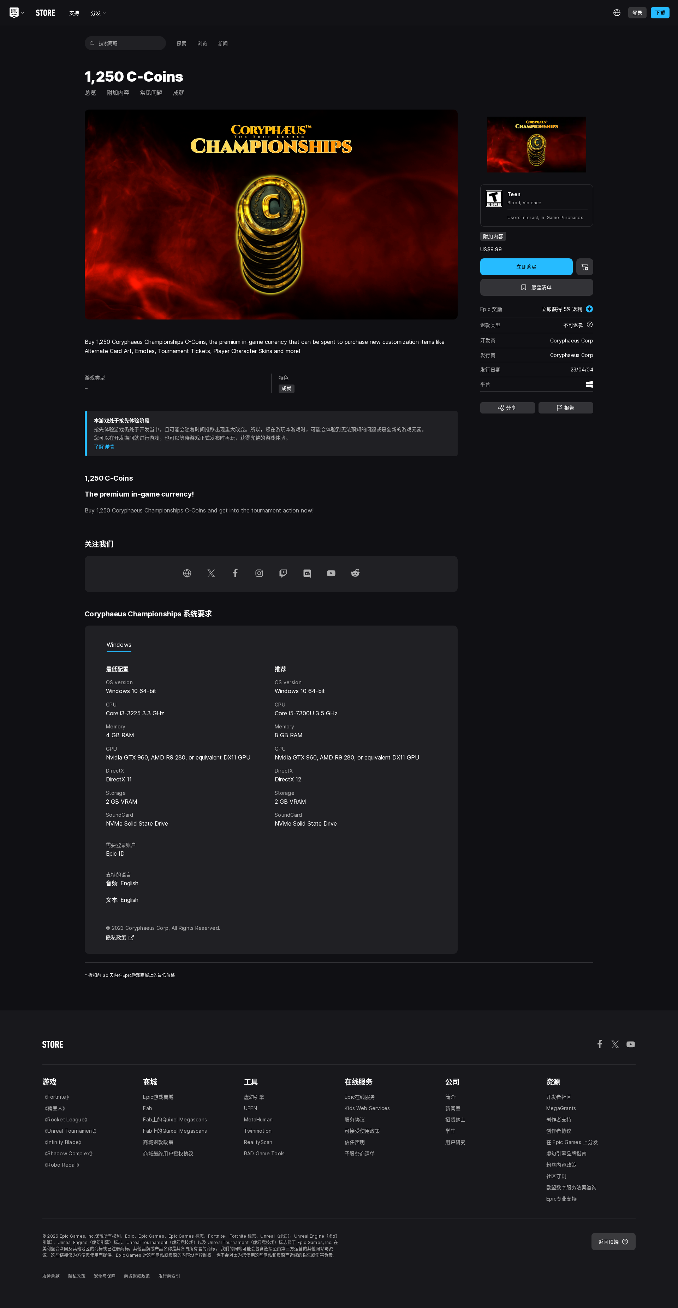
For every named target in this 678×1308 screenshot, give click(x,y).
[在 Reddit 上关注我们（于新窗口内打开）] (355, 574)
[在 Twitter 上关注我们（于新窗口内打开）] (211, 574)
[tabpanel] (271, 740)
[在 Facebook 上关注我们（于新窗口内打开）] (235, 574)
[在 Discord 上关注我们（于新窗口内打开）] (307, 574)
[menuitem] (181, 43)
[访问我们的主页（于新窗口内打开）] (187, 574)
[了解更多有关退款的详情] (589, 325)
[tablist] (271, 645)
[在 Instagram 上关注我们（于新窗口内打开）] (259, 574)
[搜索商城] (92, 43)
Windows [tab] (119, 644)
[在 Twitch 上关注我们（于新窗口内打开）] (283, 574)
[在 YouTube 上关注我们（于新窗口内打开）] (331, 574)
